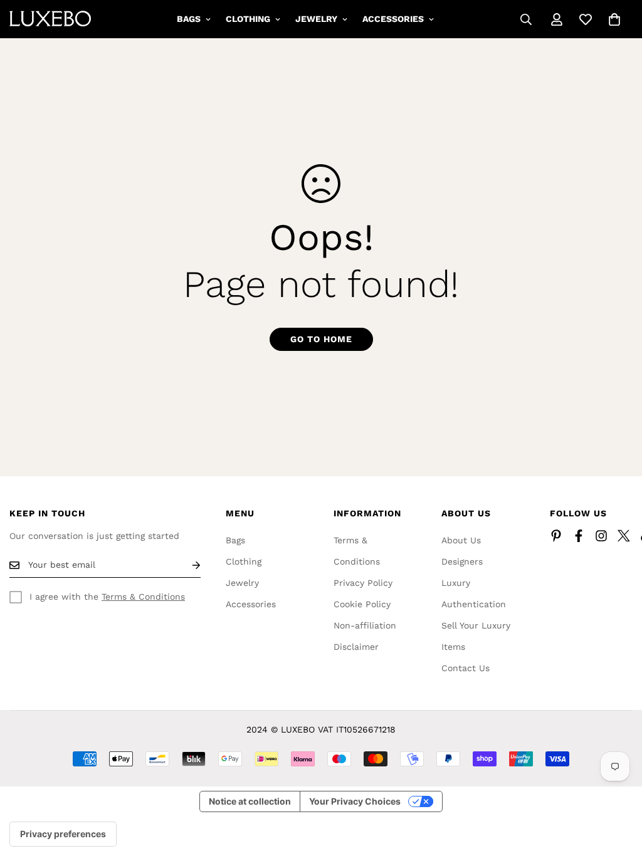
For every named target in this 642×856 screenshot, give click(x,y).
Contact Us (465, 668)
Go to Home (321, 339)
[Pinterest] (556, 536)
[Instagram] (601, 536)
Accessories (393, 19)
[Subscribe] (186, 565)
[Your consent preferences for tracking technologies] (63, 834)
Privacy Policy (363, 583)
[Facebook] (578, 536)
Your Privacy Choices (355, 801)
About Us (461, 540)
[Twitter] (624, 536)
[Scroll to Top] (617, 787)
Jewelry (316, 19)
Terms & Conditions (143, 597)
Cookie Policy (362, 604)
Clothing (248, 19)
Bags (189, 19)
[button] (614, 19)
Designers (462, 561)
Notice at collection (250, 801)
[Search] (526, 19)
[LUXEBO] (50, 19)
